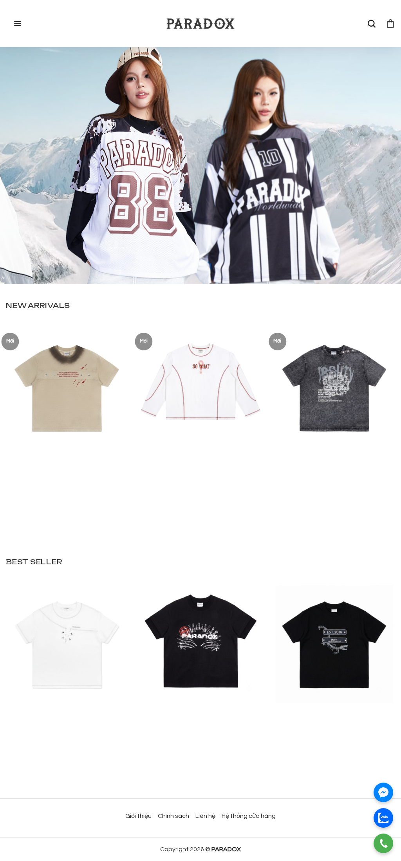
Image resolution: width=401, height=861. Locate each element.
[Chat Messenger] (383, 792)
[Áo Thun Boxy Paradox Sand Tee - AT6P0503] (67, 384)
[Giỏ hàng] (390, 23)
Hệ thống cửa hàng (249, 816)
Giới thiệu (138, 816)
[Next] (383, 405)
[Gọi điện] (383, 843)
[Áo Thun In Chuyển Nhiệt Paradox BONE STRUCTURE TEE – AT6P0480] (200, 640)
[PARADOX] (200, 24)
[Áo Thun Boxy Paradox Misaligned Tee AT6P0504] (67, 640)
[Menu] (17, 24)
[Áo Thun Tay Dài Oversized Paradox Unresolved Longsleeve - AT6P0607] (200, 384)
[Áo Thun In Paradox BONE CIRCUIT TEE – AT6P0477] (334, 640)
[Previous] (18, 405)
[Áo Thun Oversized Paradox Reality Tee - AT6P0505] (334, 384)
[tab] (38, 305)
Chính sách (173, 816)
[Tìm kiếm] (372, 23)
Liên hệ (205, 816)
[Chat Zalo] (383, 818)
